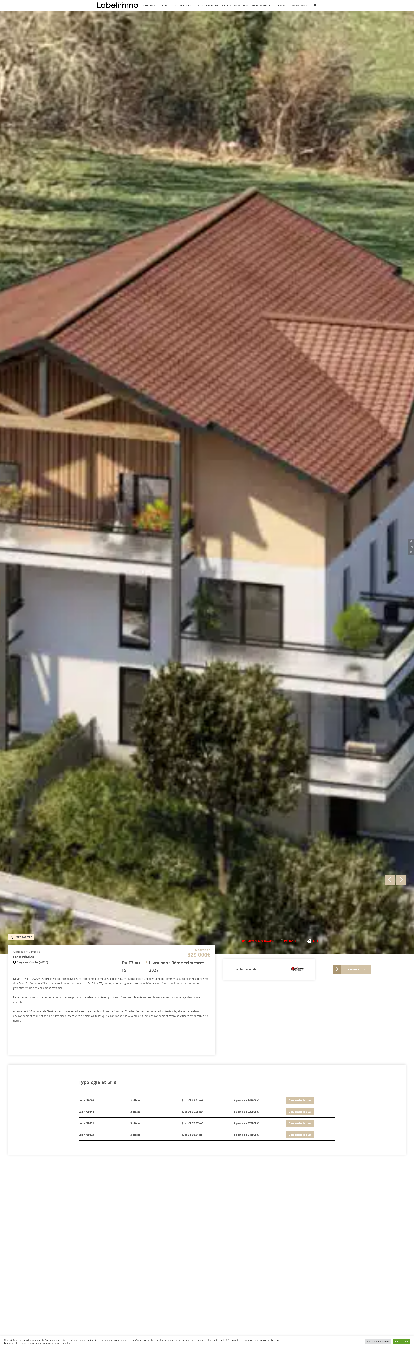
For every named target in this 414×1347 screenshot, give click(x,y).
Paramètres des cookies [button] (378, 1341)
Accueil (17, 951)
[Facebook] (410, 542)
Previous (390, 880)
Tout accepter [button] (401, 1341)
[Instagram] (410, 552)
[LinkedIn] (410, 547)
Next (401, 880)
